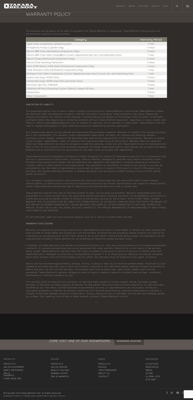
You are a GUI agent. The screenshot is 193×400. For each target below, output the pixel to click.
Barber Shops (59, 373)
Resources (152, 367)
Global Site (153, 376)
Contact (103, 376)
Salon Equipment (14, 367)
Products (10, 364)
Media (149, 370)
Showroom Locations (129, 341)
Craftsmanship (107, 370)
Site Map (151, 380)
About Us (104, 373)
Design (102, 367)
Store (149, 373)
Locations (152, 364)
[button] (187, 6)
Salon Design (59, 367)
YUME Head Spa (12, 379)
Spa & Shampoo (9, 374)
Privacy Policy (57, 396)
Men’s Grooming (13, 370)
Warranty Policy (13, 396)
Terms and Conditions (36, 396)
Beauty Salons (60, 370)
